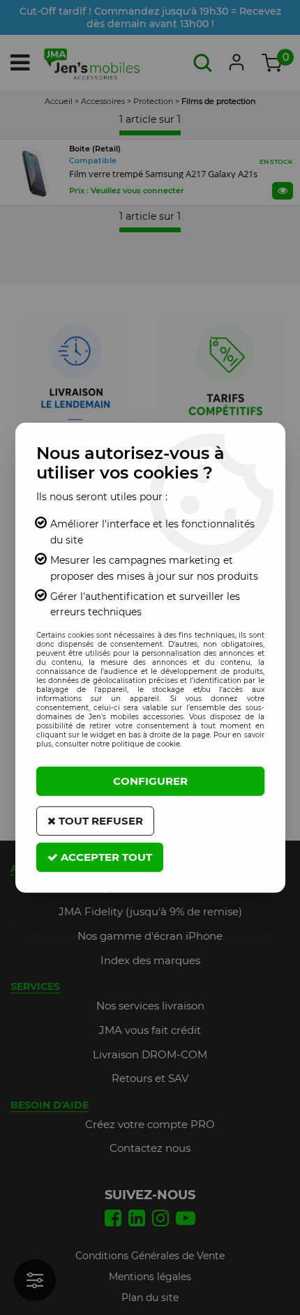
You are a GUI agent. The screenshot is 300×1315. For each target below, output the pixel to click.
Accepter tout (105, 857)
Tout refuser (99, 820)
